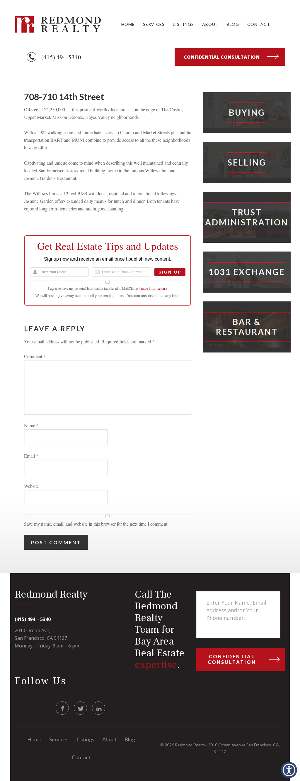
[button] (289, 770)
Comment (35, 356)
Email (31, 456)
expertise (156, 665)
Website (31, 486)
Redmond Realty (59, 24)
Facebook (62, 708)
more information (153, 288)
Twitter (80, 708)
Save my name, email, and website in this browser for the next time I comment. (96, 524)
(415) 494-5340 (61, 57)
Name (31, 425)
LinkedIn (98, 708)
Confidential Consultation (222, 57)
